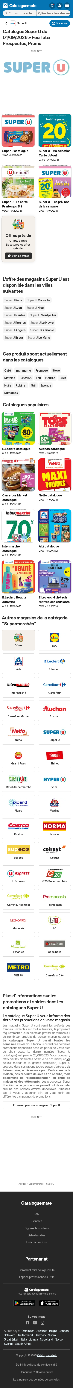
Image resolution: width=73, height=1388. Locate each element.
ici (67, 1059)
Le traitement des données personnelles (36, 1379)
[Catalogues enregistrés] (52, 5)
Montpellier (43, 315)
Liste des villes (36, 1235)
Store (56, 370)
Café (7, 370)
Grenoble (42, 330)
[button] (59, 5)
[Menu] (67, 5)
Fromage (42, 370)
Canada (64, 1331)
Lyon (13, 308)
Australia (41, 1331)
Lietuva (33, 1339)
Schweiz (9, 1335)
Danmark (40, 1335)
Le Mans (38, 337)
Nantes (14, 315)
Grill (33, 385)
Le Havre (42, 322)
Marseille (38, 300)
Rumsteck (11, 393)
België (53, 1331)
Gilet (63, 378)
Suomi (52, 1335)
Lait (38, 378)
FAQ (36, 1214)
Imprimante (23, 370)
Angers (15, 330)
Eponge (46, 385)
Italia (24, 1339)
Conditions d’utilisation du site (36, 1372)
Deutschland (25, 1335)
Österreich (28, 1331)
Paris (13, 300)
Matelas (9, 378)
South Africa (23, 1344)
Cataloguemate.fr (47, 1355)
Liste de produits (36, 1242)
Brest (13, 337)
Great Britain (11, 1339)
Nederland (46, 1339)
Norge (59, 1339)
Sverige (8, 1344)
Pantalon (25, 378)
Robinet (21, 385)
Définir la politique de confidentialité (36, 1364)
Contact (36, 1221)
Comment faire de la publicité (36, 1270)
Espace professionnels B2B (36, 1277)
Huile (7, 385)
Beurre (50, 378)
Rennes (15, 322)
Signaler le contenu (36, 1228)
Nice (35, 308)
